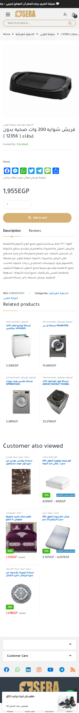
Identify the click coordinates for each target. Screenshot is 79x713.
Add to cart (40, 217)
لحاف (18, 513)
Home (6, 34)
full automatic (49, 322)
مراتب (45, 457)
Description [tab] (12, 231)
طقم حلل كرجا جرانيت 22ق (20, 696)
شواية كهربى (47, 34)
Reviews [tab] (35, 231)
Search (70, 23)
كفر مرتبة (53, 457)
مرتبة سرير (47, 513)
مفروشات (10, 513)
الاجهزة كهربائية (25, 34)
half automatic (13, 322)
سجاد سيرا (24, 457)
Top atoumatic (49, 377)
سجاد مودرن (12, 457)
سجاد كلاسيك (12, 569)
